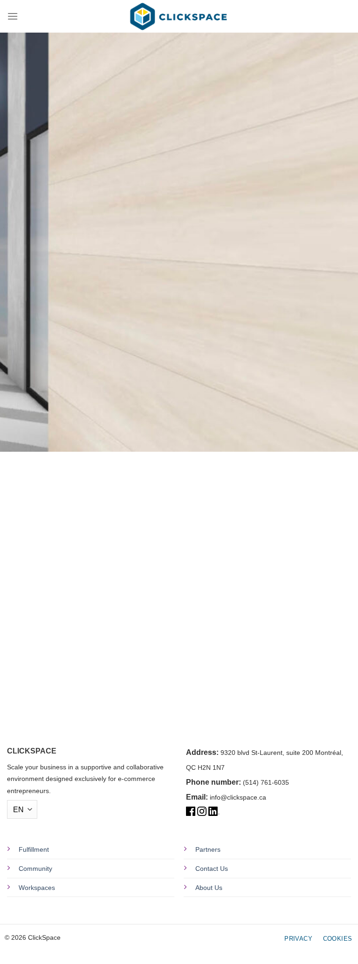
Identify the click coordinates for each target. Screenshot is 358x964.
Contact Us (211, 868)
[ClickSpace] (179, 16)
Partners (207, 849)
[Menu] (12, 16)
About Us (208, 887)
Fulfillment (34, 849)
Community (35, 868)
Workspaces (37, 887)
